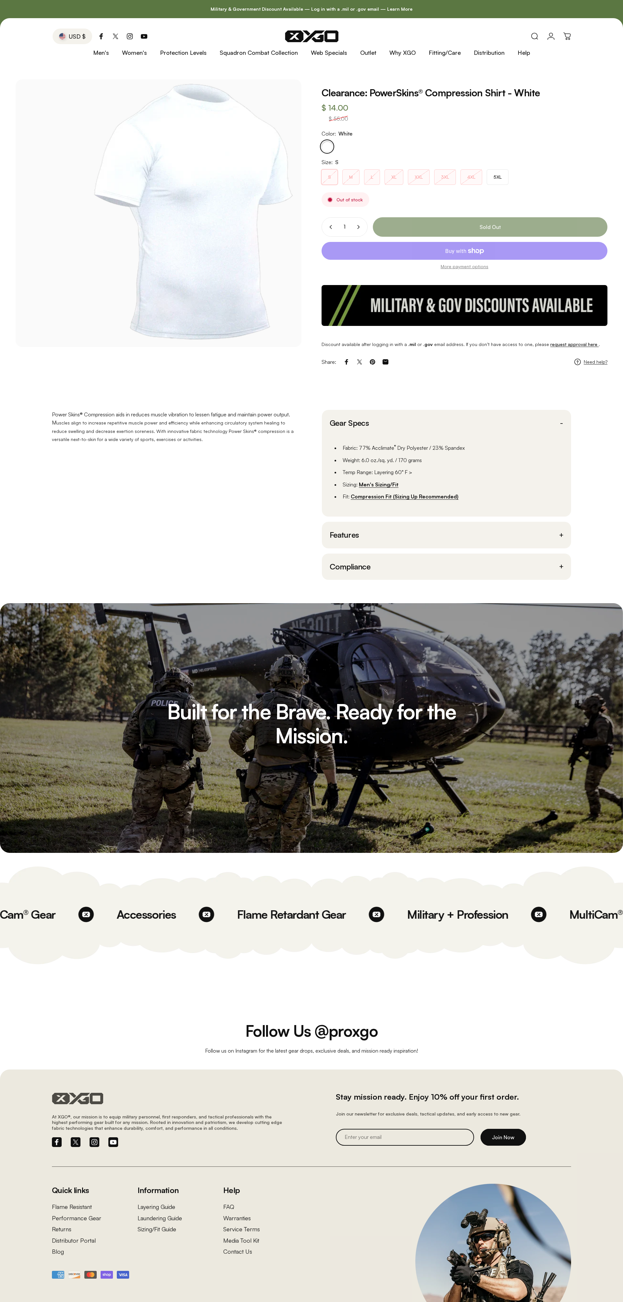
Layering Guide (156, 1206)
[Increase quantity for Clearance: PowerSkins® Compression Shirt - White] (359, 227)
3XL (445, 177)
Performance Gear (76, 1218)
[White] (327, 146)
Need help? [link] (595, 361)
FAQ (228, 1206)
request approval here (574, 344)
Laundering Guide (160, 1218)
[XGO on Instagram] (130, 36)
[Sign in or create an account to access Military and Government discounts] (464, 305)
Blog (58, 1251)
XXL (419, 177)
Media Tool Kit (241, 1240)
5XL (498, 177)
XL (394, 177)
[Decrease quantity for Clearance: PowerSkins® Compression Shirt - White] (329, 227)
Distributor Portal (74, 1240)
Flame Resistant (72, 1206)
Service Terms (241, 1229)
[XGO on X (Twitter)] (115, 36)
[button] (446, 423)
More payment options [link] (464, 266)
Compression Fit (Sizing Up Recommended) (404, 496)
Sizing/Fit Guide (157, 1229)
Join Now (503, 1137)
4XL (471, 177)
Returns (61, 1229)
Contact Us (237, 1251)
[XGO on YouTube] (144, 36)
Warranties (237, 1218)
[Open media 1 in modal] (158, 213)
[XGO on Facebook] (101, 36)
